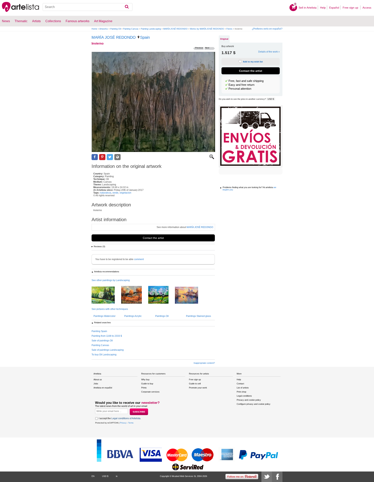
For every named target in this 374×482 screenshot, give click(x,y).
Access (367, 7)
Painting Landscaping (151, 29)
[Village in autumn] (134, 295)
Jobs (96, 383)
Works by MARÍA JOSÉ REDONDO (207, 29)
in (116, 476)
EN (93, 476)
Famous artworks (77, 21)
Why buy (145, 379)
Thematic (21, 21)
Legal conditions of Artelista (125, 418)
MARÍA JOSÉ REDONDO (175, 29)
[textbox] (87, 7)
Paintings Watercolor (105, 316)
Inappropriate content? (204, 363)
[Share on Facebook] (95, 157)
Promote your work (198, 387)
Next (207, 48)
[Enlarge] (211, 158)
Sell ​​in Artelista (308, 7)
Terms (130, 423)
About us (98, 379)
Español (334, 7)
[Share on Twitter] (110, 157)
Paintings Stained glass (198, 316)
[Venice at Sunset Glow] (189, 295)
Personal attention (239, 88)
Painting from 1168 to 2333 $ (107, 336)
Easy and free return (241, 84)
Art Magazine (103, 21)
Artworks (103, 29)
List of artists (243, 387)
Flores (229, 29)
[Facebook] (277, 476)
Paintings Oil (162, 316)
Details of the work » (269, 51)
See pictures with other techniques (110, 309)
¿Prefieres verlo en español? (267, 28)
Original (224, 39)
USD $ (271, 99)
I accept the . (120, 418)
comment (139, 259)
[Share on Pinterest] (102, 157)
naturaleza (105, 192)
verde (115, 192)
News (6, 21)
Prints (144, 387)
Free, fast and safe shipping (246, 80)
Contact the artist (153, 237)
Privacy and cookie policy (249, 400)
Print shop (241, 392)
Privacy (123, 423)
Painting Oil (115, 29)
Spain (145, 37)
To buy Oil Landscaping (104, 354)
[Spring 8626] (106, 295)
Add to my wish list (253, 61)
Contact (240, 383)
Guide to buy (147, 383)
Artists (36, 21)
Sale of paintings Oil (102, 340)
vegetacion (125, 192)
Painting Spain (99, 331)
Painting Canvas (130, 29)
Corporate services (150, 392)
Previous (199, 48)
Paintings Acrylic (133, 316)
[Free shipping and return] (250, 136)
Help (323, 7)
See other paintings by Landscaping (111, 280)
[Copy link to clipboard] (117, 157)
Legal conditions (244, 396)
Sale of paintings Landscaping (108, 350)
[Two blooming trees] (161, 295)
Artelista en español (103, 387)
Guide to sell (195, 383)
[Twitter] (266, 476)
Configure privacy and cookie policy (253, 404)
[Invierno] (153, 102)
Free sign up (351, 7)
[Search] (126, 7)
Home (94, 29)
